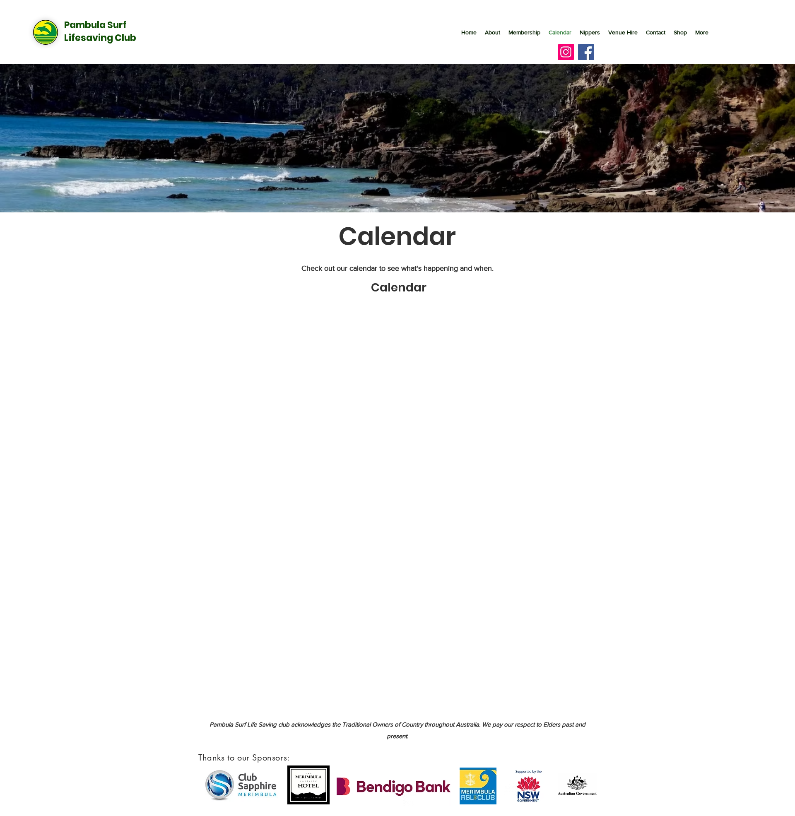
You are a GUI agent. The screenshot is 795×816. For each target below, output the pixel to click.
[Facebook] (586, 52)
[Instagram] (566, 52)
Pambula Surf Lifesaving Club (100, 31)
